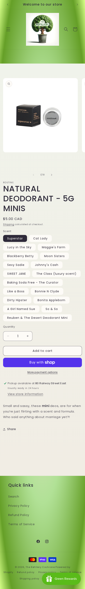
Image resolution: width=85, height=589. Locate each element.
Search (13, 496)
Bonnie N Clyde (47, 291)
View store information (25, 394)
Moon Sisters (54, 256)
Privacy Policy (18, 506)
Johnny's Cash (46, 265)
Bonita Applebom (51, 300)
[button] (8, 29)
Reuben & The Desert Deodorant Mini (37, 318)
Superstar (15, 238)
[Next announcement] (77, 4)
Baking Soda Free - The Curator (33, 282)
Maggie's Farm (53, 247)
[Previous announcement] (7, 4)
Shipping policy (29, 578)
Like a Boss (16, 291)
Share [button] (11, 429)
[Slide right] (51, 174)
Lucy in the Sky (19, 247)
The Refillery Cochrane (40, 567)
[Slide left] (33, 174)
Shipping (8, 224)
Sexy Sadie (16, 265)
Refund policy (25, 572)
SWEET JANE (16, 274)
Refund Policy (18, 515)
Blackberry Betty (20, 256)
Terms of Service (21, 524)
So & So (52, 309)
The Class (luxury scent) (56, 274)
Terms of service (70, 572)
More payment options (42, 372)
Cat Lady (40, 238)
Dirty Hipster (17, 300)
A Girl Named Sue (21, 309)
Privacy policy (47, 572)
